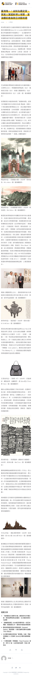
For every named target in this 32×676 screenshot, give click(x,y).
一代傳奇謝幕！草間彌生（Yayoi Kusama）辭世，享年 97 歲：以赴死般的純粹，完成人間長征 (17, 643)
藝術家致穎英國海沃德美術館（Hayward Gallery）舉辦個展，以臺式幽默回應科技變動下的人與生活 (17, 629)
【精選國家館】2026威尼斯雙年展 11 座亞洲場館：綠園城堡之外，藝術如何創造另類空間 (16, 624)
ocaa (2, 22)
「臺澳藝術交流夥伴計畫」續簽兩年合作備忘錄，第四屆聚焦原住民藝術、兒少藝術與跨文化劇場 (16, 618)
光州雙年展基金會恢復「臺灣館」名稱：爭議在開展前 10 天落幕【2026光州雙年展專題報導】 (16, 636)
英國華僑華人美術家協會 (17, 672)
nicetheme (15, 674)
